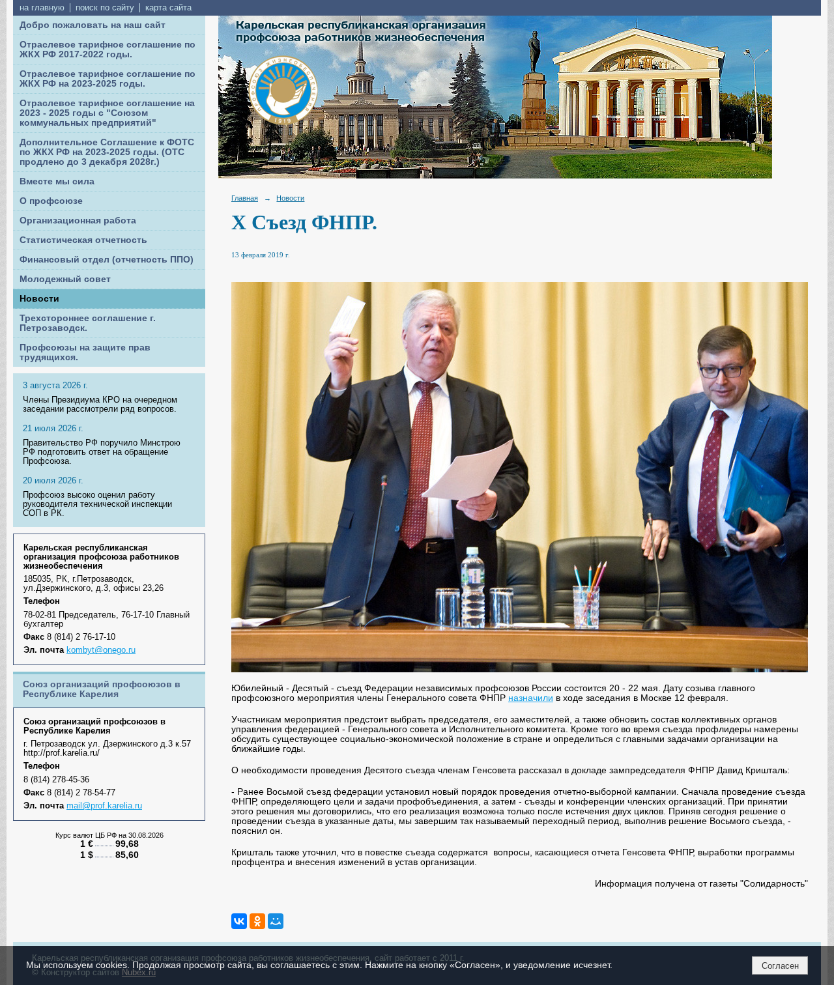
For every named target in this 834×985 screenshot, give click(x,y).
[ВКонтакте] (239, 921)
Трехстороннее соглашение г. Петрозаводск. (88, 323)
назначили (530, 698)
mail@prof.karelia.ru (104, 805)
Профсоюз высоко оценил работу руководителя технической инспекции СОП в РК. (97, 504)
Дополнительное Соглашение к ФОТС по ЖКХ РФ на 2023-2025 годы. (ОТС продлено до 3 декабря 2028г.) (107, 152)
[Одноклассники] (257, 921)
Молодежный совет (65, 279)
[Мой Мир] (275, 921)
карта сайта (168, 7)
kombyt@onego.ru (101, 650)
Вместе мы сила (57, 181)
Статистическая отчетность (83, 240)
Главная (244, 198)
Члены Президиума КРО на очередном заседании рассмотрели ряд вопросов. (100, 404)
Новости (39, 299)
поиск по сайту (105, 7)
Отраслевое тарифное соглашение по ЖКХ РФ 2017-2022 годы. (107, 49)
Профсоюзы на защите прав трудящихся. (85, 352)
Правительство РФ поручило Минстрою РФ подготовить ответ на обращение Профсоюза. (101, 452)
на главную (42, 7)
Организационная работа (78, 220)
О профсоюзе (51, 201)
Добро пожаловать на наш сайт (92, 25)
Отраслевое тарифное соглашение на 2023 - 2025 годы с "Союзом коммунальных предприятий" (107, 113)
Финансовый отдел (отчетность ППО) (107, 259)
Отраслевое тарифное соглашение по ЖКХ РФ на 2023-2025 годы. (107, 79)
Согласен (780, 966)
